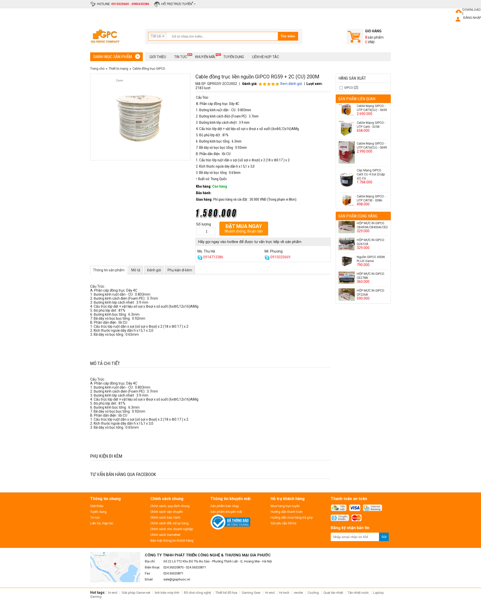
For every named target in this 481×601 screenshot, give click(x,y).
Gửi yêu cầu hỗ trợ (283, 523)
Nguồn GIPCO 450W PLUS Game (371, 259)
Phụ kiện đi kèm (180, 270)
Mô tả (135, 270)
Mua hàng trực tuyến (285, 506)
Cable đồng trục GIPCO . (150, 68)
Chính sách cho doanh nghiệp (171, 529)
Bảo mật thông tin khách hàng (171, 540)
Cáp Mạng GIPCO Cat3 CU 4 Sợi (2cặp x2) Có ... (371, 174)
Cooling (313, 592)
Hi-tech (284, 592)
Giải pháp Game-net (136, 592)
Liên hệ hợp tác (265, 57)
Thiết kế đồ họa (226, 592)
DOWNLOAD (471, 10)
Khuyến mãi (205, 57)
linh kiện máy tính (167, 592)
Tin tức (180, 57)
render (298, 592)
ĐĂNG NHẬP (472, 18)
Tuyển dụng (233, 57)
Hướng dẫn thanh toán (287, 512)
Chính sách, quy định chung (170, 506)
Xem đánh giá (291, 84)
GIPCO (348, 87)
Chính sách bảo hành (165, 517)
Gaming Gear (251, 592)
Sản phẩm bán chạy (224, 506)
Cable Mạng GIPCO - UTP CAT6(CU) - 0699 (372, 145)
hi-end (112, 592)
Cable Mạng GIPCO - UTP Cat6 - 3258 (371, 125)
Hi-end (270, 592)
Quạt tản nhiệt (333, 592)
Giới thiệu (158, 57)
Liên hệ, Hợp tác (101, 523)
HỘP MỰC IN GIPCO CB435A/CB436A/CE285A (375, 225)
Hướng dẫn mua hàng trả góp (292, 517)
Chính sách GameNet (165, 535)
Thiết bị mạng (118, 68)
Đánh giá (154, 270)
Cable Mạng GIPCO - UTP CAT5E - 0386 (371, 198)
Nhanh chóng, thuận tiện (244, 228)
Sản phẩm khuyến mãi (226, 512)
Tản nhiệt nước (358, 592)
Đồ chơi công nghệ (197, 592)
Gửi (384, 537)
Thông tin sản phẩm (109, 270)
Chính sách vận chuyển (166, 512)
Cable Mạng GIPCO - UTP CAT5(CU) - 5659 (372, 108)
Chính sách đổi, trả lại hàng (169, 523)
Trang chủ (97, 68)
